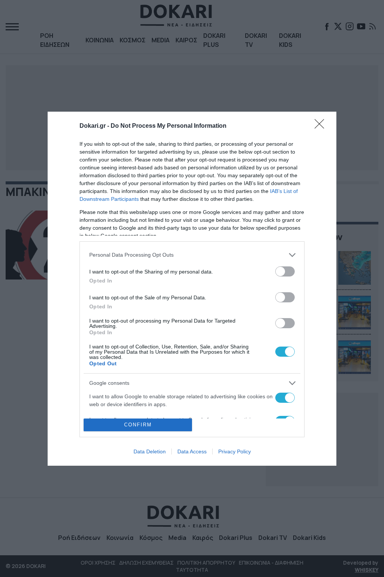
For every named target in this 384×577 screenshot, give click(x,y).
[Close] (322, 126)
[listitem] (192, 255)
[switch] (285, 271)
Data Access (192, 451)
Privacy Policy (234, 451)
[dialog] (192, 289)
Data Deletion (150, 451)
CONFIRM (138, 425)
